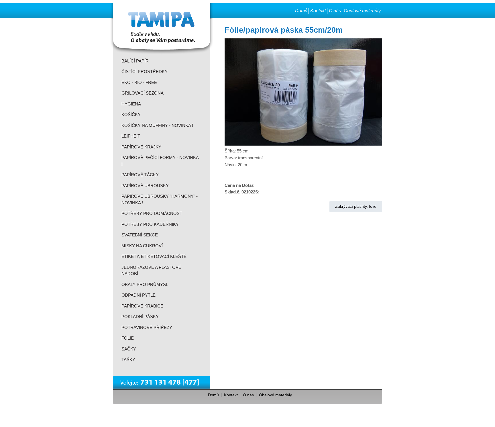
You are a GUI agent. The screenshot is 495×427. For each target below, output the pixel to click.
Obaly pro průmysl (144, 284)
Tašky (128, 359)
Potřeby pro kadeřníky (150, 224)
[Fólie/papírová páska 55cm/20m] (303, 144)
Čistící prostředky (144, 71)
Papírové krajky (141, 146)
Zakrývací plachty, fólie (355, 206)
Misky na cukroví (142, 245)
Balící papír (135, 60)
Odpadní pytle (138, 295)
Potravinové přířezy (146, 327)
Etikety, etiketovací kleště (153, 256)
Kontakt (318, 10)
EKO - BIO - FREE (139, 82)
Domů (301, 10)
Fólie (127, 338)
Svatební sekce (139, 234)
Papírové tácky (140, 174)
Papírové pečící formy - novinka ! (160, 161)
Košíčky (131, 114)
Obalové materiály (362, 10)
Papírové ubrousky (145, 185)
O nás (335, 10)
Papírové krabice (142, 305)
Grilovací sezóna (142, 93)
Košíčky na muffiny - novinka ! (157, 125)
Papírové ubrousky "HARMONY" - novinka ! (159, 199)
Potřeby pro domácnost (151, 213)
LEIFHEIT (130, 136)
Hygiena (131, 103)
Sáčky (128, 348)
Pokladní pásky (140, 316)
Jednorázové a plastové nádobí (151, 270)
